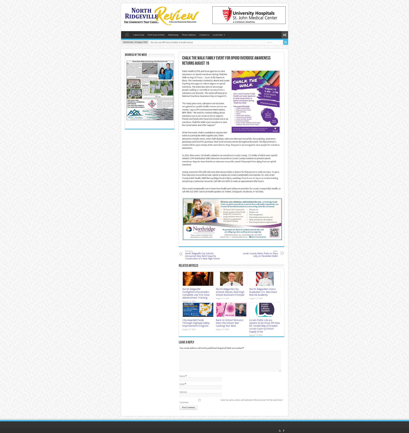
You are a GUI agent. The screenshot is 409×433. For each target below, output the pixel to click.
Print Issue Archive (156, 35)
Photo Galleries (189, 35)
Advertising (173, 35)
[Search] (285, 42)
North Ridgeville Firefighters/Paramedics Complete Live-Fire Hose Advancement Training (196, 293)
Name (182, 376)
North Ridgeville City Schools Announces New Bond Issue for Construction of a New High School (202, 255)
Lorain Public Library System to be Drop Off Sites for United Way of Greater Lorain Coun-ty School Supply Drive (264, 326)
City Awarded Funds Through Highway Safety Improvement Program (196, 323)
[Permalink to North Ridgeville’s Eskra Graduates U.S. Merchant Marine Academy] (265, 279)
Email (182, 384)
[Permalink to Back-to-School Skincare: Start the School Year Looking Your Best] (231, 310)
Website (183, 392)
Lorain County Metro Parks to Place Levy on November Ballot (260, 253)
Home (127, 35)
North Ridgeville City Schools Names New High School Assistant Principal (230, 292)
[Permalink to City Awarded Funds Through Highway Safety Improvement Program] (198, 310)
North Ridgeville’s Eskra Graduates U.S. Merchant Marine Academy (263, 292)
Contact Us (204, 35)
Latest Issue (138, 35)
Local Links (218, 35)
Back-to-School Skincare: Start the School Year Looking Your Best (229, 323)
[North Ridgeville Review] (161, 23)
